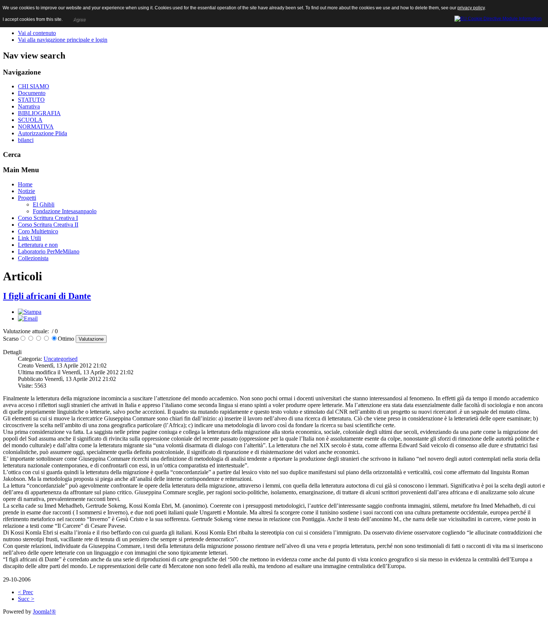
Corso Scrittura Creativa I (48, 218)
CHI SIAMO (33, 86)
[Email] (28, 318)
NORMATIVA (36, 126)
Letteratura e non (38, 245)
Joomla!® (44, 611)
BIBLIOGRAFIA (39, 113)
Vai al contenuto (37, 33)
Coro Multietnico (38, 231)
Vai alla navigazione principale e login (62, 40)
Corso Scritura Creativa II (48, 224)
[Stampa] (29, 312)
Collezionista (33, 258)
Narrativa (29, 106)
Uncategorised (61, 359)
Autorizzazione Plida (42, 133)
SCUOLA (30, 120)
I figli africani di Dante (47, 296)
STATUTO (31, 100)
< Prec (25, 592)
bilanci (26, 140)
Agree (79, 19)
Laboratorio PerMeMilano (48, 251)
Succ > (26, 599)
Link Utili (29, 238)
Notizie (26, 191)
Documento (31, 93)
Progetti (27, 198)
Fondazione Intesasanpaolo (65, 211)
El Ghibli (43, 204)
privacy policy (471, 7)
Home (25, 184)
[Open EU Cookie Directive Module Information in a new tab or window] (498, 17)
